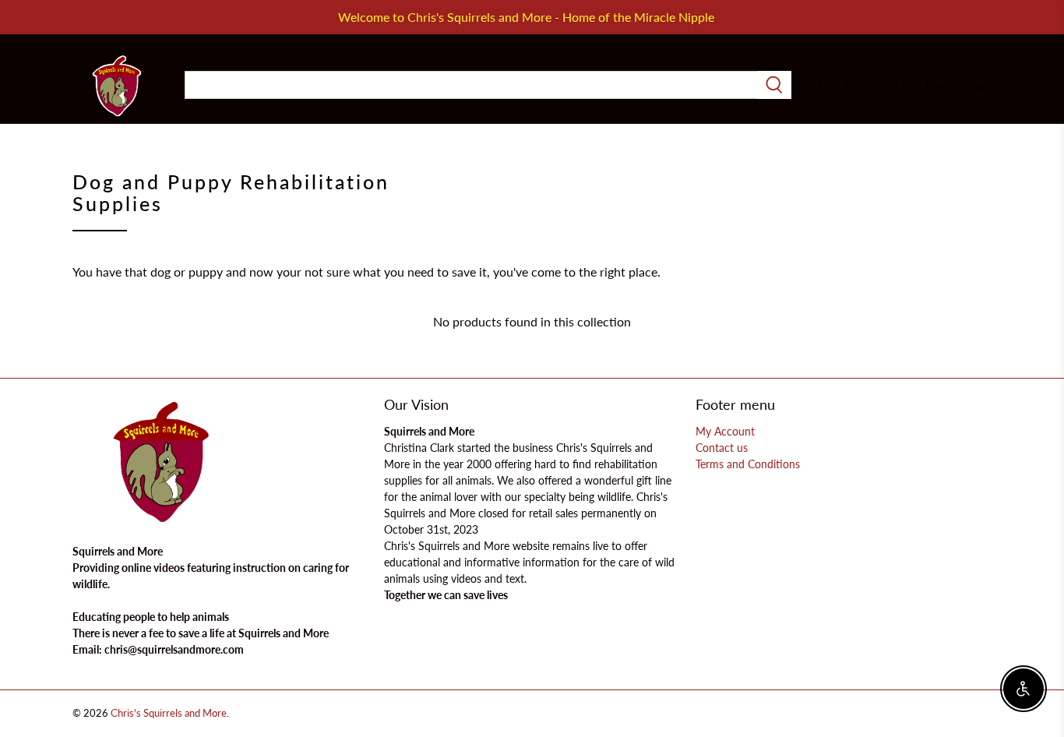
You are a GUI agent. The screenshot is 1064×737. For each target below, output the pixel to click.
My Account (725, 431)
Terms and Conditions (748, 464)
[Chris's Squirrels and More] (117, 85)
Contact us (722, 447)
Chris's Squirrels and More (169, 713)
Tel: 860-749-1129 (868, 85)
